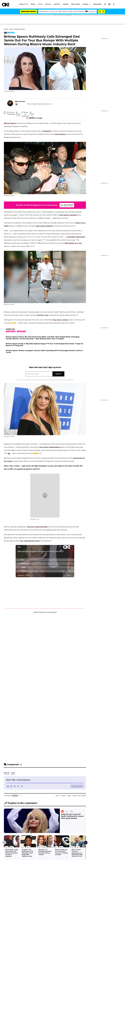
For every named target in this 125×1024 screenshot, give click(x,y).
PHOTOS (57, 4)
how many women (60, 320)
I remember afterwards (75, 237)
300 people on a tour (73, 243)
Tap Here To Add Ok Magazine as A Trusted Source (37, 205)
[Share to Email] (32, 112)
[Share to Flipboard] (25, 112)
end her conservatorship (37, 527)
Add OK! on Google (35, 118)
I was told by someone (67, 215)
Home (6, 29)
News (11, 29)
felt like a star (42, 315)
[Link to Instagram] (109, 4)
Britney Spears (20, 29)
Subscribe (97, 4)
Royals (48, 4)
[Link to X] (114, 4)
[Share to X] (18, 112)
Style (40, 4)
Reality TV (24, 4)
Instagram (47, 131)
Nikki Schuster (20, 101)
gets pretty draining (44, 226)
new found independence (49, 447)
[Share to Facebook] (11, 112)
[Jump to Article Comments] (5, 112)
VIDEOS (65, 4)
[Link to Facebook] (105, 4)
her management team (30, 541)
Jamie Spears (60, 134)
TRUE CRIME (75, 4)
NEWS (33, 4)
